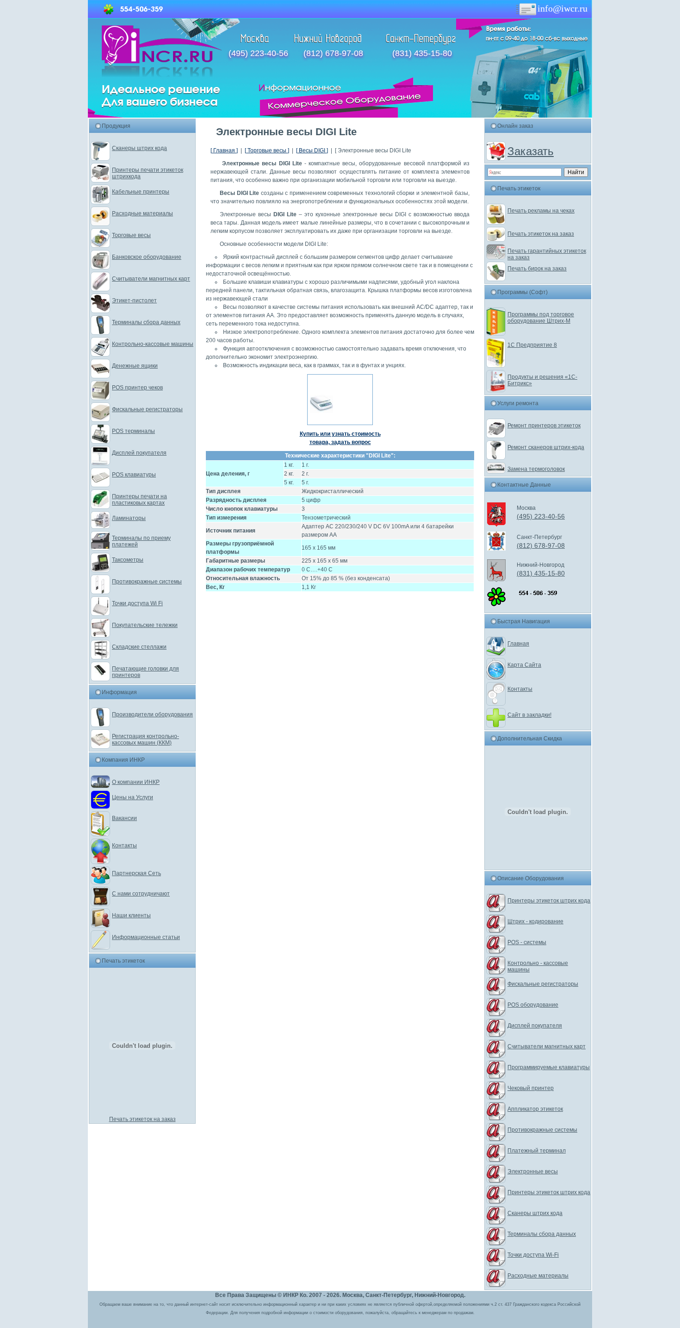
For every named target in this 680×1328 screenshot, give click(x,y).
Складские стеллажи (139, 647)
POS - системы (526, 942)
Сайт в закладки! (529, 715)
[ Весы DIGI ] (312, 150)
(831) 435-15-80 (422, 53)
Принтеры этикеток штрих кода (548, 900)
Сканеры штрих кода (139, 148)
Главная (518, 643)
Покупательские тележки (145, 625)
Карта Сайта (524, 665)
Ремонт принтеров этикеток (544, 425)
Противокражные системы (147, 581)
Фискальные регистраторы (147, 409)
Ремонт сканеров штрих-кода (545, 447)
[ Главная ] (224, 150)
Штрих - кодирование (535, 921)
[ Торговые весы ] (267, 150)
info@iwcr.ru (562, 8)
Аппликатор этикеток (535, 1109)
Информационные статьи (146, 937)
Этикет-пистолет (134, 300)
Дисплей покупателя (139, 453)
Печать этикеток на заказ (142, 1119)
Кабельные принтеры (140, 191)
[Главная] (162, 75)
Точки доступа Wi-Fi (533, 1255)
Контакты (124, 845)
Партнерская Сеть (136, 873)
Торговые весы (131, 235)
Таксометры (127, 560)
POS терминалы (133, 431)
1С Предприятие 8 (532, 345)
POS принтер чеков (137, 387)
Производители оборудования (152, 714)
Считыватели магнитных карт (151, 279)
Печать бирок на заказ (537, 268)
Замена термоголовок (536, 469)
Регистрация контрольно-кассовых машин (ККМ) (145, 739)
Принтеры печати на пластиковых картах (139, 499)
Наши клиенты (131, 915)
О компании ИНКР (136, 782)
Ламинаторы (129, 518)
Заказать (530, 151)
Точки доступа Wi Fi (137, 603)
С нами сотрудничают (141, 893)
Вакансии (124, 818)
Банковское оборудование (146, 257)
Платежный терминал (536, 1150)
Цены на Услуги (132, 797)
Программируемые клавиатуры (548, 1067)
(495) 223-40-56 (258, 53)
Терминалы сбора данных (146, 322)
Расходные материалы (142, 213)
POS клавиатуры (134, 474)
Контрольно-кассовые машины (152, 344)
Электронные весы (532, 1171)
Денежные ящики (135, 366)
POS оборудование (532, 1005)
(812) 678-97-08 (333, 53)
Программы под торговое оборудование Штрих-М (540, 317)
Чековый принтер (530, 1088)
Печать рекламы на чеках (541, 210)
